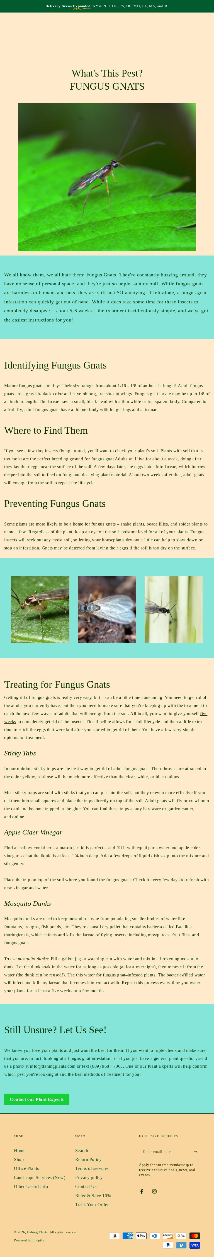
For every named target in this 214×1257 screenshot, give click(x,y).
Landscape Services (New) (39, 1177)
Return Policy (88, 1159)
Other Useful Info (31, 1186)
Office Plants (26, 1168)
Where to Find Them (46, 430)
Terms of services (92, 1168)
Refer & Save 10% (93, 1195)
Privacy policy (89, 1177)
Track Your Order (92, 1204)
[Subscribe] (197, 1152)
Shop (19, 1159)
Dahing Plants (37, 1232)
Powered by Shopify (29, 1240)
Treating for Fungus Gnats (57, 684)
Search (81, 1150)
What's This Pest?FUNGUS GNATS (107, 80)
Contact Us (86, 1186)
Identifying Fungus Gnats (55, 365)
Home (19, 1150)
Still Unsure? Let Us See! (55, 1029)
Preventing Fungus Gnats (55, 503)
